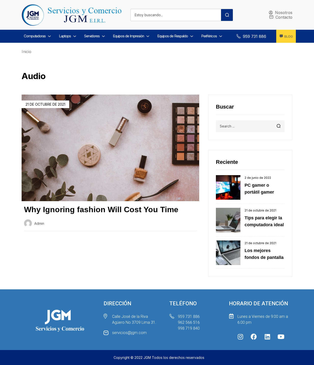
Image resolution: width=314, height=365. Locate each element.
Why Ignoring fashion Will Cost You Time (101, 209)
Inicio (26, 51)
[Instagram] (240, 336)
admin (39, 223)
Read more (40, 242)
